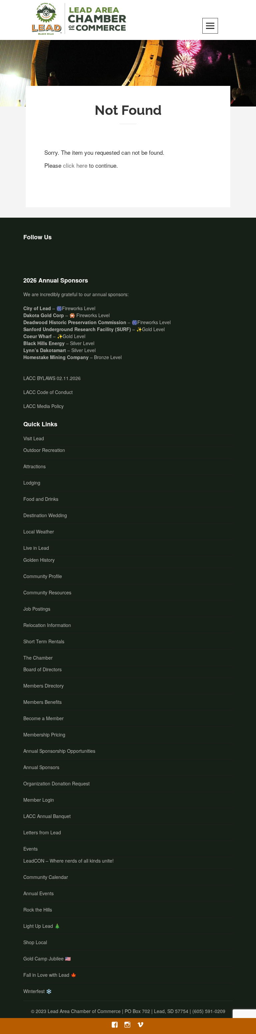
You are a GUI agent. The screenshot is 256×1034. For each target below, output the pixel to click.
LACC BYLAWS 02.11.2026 (52, 378)
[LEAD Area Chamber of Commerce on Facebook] (31, 257)
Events (30, 848)
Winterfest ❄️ (37, 991)
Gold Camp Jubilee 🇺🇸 (47, 958)
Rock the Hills (37, 909)
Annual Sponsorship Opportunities (59, 750)
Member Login (38, 799)
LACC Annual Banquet (47, 816)
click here (75, 165)
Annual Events (38, 893)
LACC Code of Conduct (48, 392)
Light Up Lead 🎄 (41, 926)
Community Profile (42, 576)
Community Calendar (45, 877)
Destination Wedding (45, 515)
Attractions (34, 466)
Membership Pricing (44, 734)
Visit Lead (33, 438)
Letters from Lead (42, 832)
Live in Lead (36, 547)
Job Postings (36, 608)
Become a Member (43, 718)
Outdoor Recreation (44, 450)
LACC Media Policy (43, 406)
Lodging (31, 482)
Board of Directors (42, 669)
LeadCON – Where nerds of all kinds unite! (68, 860)
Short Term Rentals (43, 641)
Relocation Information (47, 625)
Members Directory (43, 685)
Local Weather (38, 531)
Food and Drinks (40, 499)
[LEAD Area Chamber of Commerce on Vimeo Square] (66, 257)
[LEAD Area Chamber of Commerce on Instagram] (48, 257)
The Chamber (38, 657)
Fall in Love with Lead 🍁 (49, 974)
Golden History (39, 559)
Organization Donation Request (56, 783)
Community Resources (47, 592)
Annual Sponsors (41, 767)
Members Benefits (42, 702)
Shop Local (35, 942)
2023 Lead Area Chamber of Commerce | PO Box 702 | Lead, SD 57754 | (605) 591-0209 (130, 1011)
